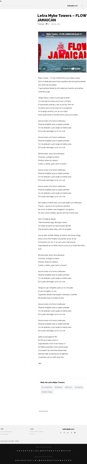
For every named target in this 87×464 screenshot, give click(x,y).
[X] (22, 31)
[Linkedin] (27, 31)
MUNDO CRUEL (47, 392)
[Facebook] (12, 31)
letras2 (41, 24)
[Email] (8, 31)
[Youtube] (75, 433)
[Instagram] (64, 433)
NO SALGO (79, 387)
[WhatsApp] (17, 31)
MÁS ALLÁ (68, 387)
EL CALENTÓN (47, 387)
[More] (32, 31)
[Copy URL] (3, 31)
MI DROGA (58, 387)
